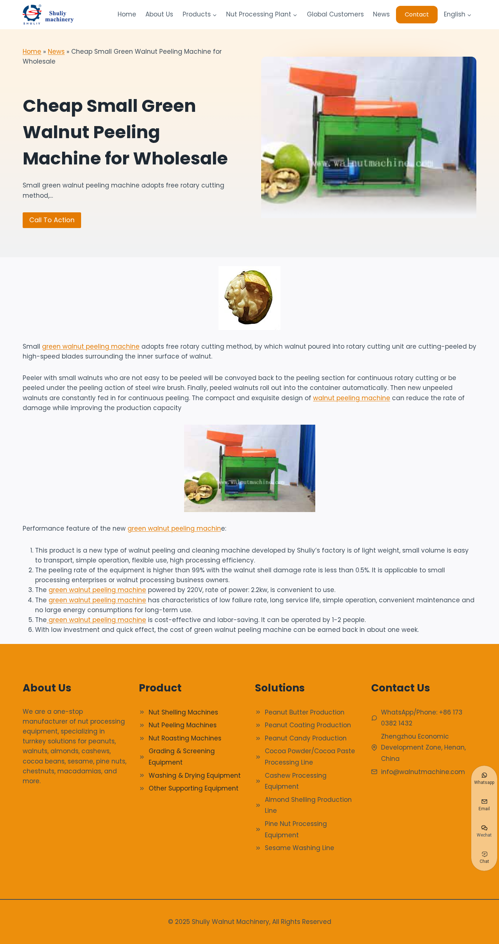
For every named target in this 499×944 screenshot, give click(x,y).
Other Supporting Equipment (194, 788)
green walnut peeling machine (91, 346)
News (381, 14)
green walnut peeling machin (174, 528)
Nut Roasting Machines (185, 738)
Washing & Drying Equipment (195, 775)
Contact (417, 14)
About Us (159, 14)
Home (127, 14)
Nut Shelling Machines (183, 712)
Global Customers (335, 14)
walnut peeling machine (351, 398)
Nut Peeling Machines (183, 725)
